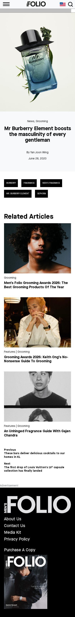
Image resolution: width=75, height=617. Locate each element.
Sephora (41, 193)
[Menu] (5, 4)
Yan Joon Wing (39, 152)
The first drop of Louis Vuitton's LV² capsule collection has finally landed (34, 469)
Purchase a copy (19, 550)
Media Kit (12, 532)
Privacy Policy (17, 539)
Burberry (11, 183)
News (30, 121)
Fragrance (29, 183)
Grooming (42, 121)
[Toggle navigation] (70, 4)
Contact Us (14, 526)
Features (9, 352)
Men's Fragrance (51, 183)
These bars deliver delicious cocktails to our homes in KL (34, 455)
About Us (12, 519)
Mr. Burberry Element (17, 193)
